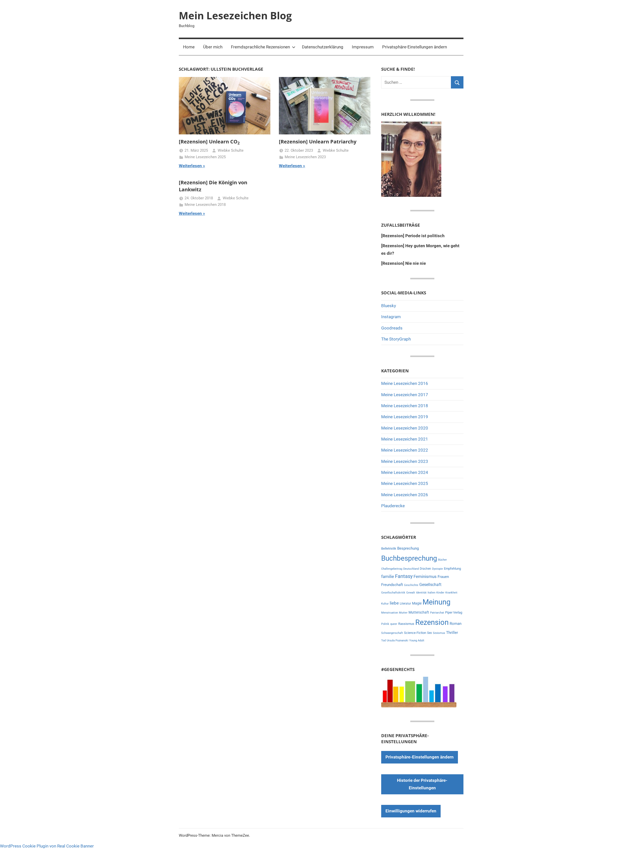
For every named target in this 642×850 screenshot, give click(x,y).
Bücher (442, 559)
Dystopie (437, 568)
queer (393, 624)
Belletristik (388, 548)
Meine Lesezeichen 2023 (305, 157)
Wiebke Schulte (231, 150)
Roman (455, 623)
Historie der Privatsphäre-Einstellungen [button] (422, 784)
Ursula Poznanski (397, 640)
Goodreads (392, 327)
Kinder (440, 592)
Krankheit (451, 592)
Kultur (385, 603)
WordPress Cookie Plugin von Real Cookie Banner (47, 845)
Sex (429, 633)
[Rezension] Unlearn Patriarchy (317, 141)
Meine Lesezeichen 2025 (205, 157)
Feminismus (425, 576)
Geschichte (411, 585)
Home (189, 46)
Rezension (432, 622)
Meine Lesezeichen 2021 (404, 439)
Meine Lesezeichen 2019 (404, 416)
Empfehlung (452, 568)
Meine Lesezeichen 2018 (205, 204)
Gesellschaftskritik (393, 592)
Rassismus (406, 624)
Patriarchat (437, 612)
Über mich (212, 46)
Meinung (436, 602)
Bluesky (388, 305)
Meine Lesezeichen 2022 (404, 450)
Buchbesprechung (409, 558)
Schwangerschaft (392, 633)
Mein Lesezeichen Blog (235, 15)
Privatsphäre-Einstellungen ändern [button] (414, 46)
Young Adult (416, 640)
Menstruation (389, 612)
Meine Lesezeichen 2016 (404, 383)
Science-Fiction (415, 633)
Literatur (405, 603)
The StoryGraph (396, 339)
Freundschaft (392, 584)
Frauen (443, 576)
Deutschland (411, 568)
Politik (385, 624)
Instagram (391, 316)
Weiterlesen (190, 165)
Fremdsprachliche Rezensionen (260, 46)
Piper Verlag (453, 612)
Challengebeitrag (391, 568)
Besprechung (408, 548)
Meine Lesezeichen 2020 (404, 428)
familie (387, 576)
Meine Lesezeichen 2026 (404, 494)
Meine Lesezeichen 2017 (404, 394)
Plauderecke (393, 505)
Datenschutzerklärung (322, 46)
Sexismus (439, 633)
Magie (417, 603)
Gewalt (410, 592)
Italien (431, 592)
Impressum (363, 46)
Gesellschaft (430, 584)
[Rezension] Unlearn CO (209, 141)
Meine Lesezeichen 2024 (404, 472)
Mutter (403, 612)
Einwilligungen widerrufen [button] (410, 810)
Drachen (425, 568)
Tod (383, 640)
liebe (394, 603)
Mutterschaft (419, 612)
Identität (421, 592)
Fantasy (404, 576)
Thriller (452, 633)
